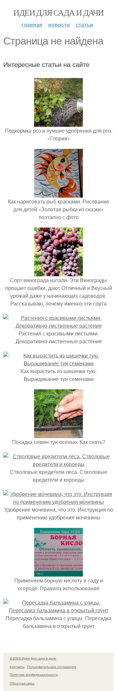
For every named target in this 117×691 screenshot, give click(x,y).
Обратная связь (22, 683)
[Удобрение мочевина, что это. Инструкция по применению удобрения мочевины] (58, 501)
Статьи (84, 24)
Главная (31, 24)
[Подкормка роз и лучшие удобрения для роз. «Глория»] (58, 122)
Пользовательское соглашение (51, 666)
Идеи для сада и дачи (58, 12)
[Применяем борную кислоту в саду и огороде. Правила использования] (58, 572)
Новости (59, 24)
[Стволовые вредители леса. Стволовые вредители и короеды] (58, 464)
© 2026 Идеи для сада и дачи (33, 658)
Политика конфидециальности (34, 674)
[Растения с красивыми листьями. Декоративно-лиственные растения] (58, 325)
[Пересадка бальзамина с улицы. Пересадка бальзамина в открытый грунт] (58, 610)
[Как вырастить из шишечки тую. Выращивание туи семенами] (58, 363)
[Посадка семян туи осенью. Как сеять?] (58, 434)
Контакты (17, 666)
